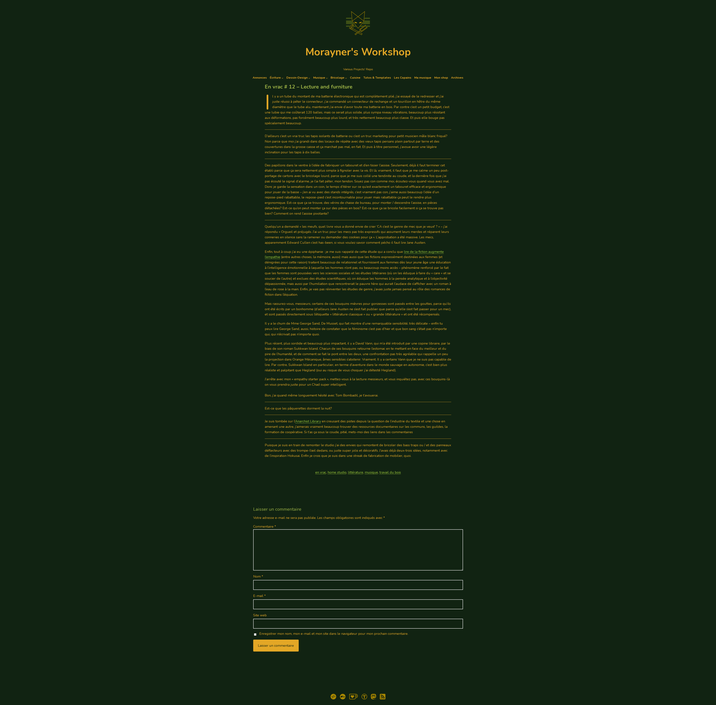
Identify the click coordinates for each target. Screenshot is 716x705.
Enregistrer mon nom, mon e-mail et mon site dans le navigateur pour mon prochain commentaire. (333, 634)
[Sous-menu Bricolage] (346, 78)
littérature (355, 472)
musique (371, 472)
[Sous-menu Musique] (327, 78)
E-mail (259, 596)
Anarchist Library (308, 421)
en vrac (320, 472)
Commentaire (264, 526)
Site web (260, 615)
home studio (337, 472)
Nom (258, 576)
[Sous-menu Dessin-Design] (309, 78)
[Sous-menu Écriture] (282, 78)
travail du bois (390, 472)
